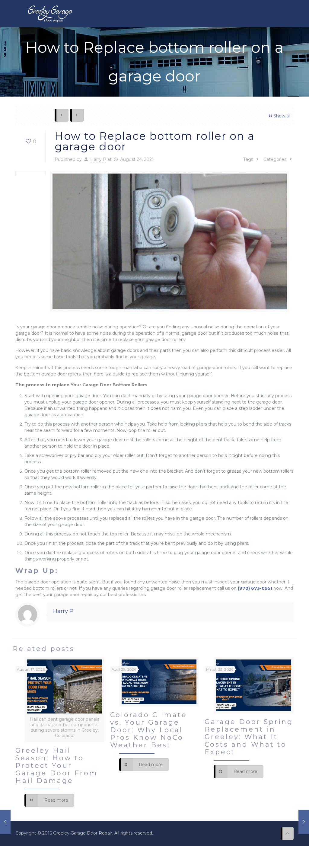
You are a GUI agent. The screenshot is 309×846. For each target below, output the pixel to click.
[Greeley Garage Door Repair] (49, 13)
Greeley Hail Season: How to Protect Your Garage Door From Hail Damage (56, 765)
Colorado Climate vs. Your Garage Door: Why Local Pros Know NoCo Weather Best (148, 730)
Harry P (98, 159)
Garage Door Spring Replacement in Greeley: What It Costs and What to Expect (249, 737)
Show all (282, 116)
